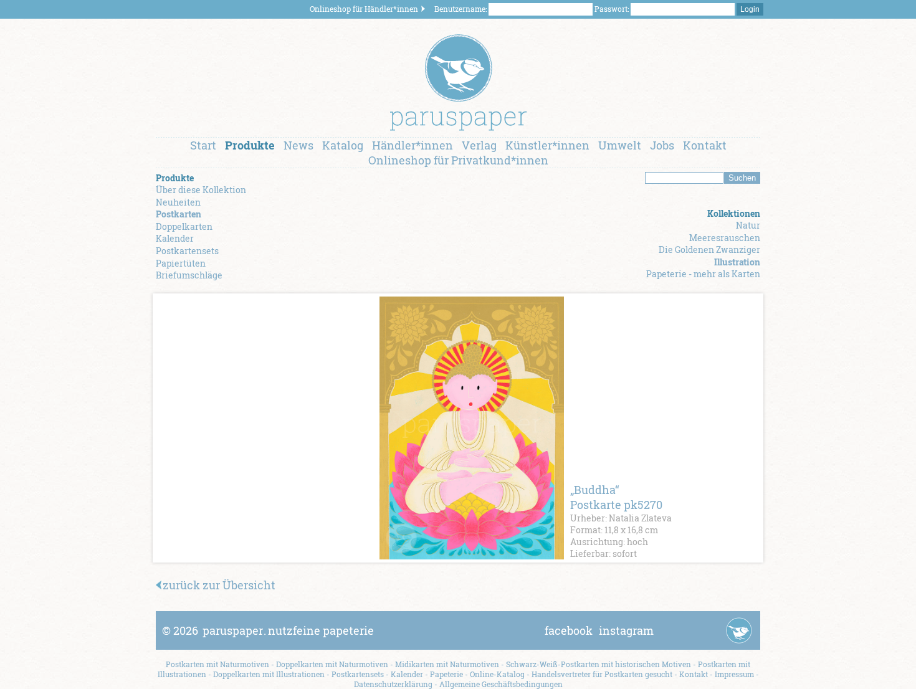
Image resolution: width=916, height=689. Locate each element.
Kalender (175, 238)
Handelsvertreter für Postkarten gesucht (602, 674)
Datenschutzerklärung (393, 684)
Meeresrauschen (724, 238)
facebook (569, 630)
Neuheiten (178, 202)
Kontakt (705, 145)
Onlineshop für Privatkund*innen (458, 160)
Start (203, 145)
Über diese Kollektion (201, 190)
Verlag (479, 145)
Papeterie (446, 674)
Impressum (734, 674)
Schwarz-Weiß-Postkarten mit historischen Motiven (598, 664)
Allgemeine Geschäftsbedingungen (501, 684)
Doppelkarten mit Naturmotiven (332, 664)
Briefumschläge (189, 275)
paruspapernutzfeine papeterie (288, 630)
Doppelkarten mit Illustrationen (269, 674)
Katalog (342, 145)
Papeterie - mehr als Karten (703, 274)
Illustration (737, 262)
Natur (748, 225)
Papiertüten (181, 263)
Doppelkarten (184, 226)
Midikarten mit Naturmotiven (447, 664)
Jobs (662, 145)
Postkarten (178, 214)
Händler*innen (412, 145)
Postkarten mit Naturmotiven (217, 664)
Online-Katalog (497, 674)
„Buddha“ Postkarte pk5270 (616, 497)
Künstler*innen (547, 145)
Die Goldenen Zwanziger (709, 249)
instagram (626, 630)
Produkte (250, 145)
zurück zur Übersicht (219, 584)
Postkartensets (187, 251)
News (298, 145)
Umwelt (619, 145)
